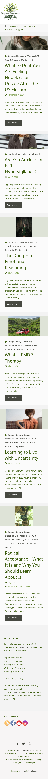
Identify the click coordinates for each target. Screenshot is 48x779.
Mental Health (27, 60)
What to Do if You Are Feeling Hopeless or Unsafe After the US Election (22, 77)
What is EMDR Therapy (19, 358)
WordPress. (32, 771)
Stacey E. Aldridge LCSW (25, 750)
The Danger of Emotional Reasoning (19, 261)
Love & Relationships (19, 543)
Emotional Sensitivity (16, 154)
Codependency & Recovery (19, 341)
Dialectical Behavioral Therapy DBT (23, 56)
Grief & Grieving (12, 60)
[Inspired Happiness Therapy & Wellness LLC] (10, 12)
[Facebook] (17, 744)
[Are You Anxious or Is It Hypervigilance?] (24, 141)
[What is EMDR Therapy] (24, 327)
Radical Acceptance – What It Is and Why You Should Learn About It (24, 565)
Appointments (24, 647)
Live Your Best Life (13, 442)
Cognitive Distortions (17, 242)
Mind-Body (10, 349)
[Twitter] (24, 744)
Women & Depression (26, 349)
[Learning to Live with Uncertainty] (24, 421)
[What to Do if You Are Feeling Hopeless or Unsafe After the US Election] (24, 43)
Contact (15, 692)
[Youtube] (30, 744)
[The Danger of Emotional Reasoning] (24, 228)
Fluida (23, 771)
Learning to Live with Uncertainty (21, 455)
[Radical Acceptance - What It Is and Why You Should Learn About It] (24, 518)
